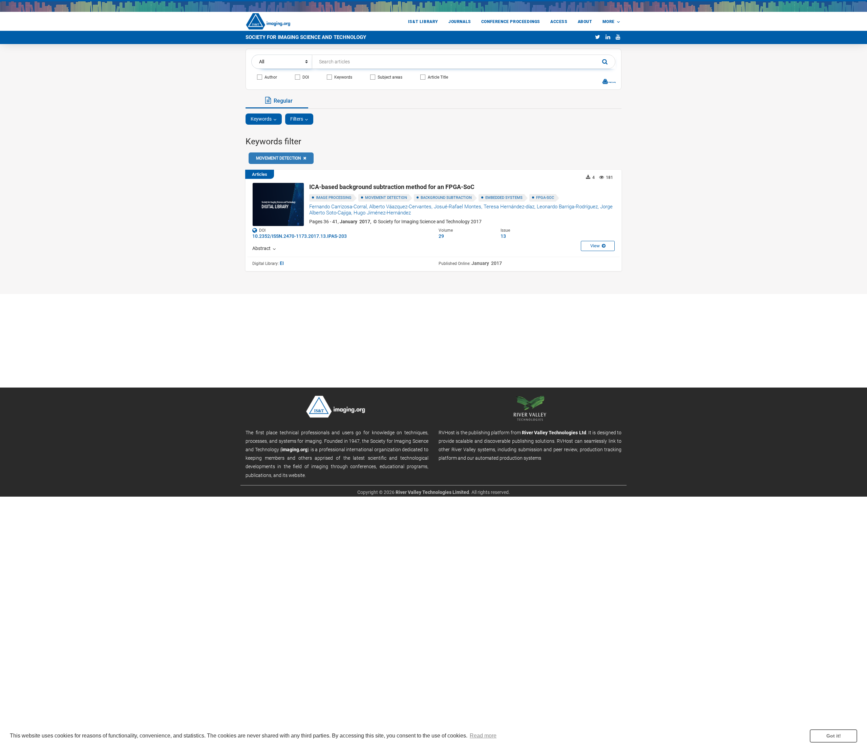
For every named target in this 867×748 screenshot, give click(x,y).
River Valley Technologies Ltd (554, 432)
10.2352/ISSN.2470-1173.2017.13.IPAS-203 (299, 236)
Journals (459, 21)
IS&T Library (423, 21)
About (585, 21)
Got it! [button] (833, 736)
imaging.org (294, 449)
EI (282, 263)
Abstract (262, 248)
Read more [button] (483, 736)
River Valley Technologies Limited (432, 492)
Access (559, 21)
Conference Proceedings (510, 21)
